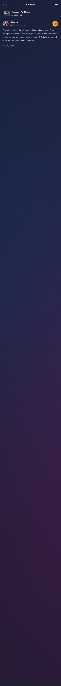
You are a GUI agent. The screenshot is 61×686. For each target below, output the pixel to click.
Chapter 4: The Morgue (20, 12)
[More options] (56, 4)
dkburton (14, 22)
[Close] (5, 4)
